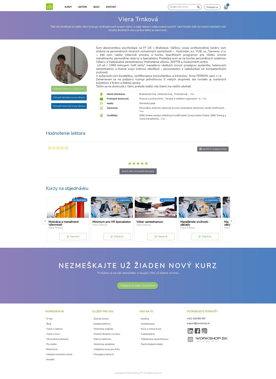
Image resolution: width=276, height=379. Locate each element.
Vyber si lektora (54, 328)
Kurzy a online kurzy (151, 328)
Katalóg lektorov (102, 323)
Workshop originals (103, 328)
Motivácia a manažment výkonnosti (64, 223)
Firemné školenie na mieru (107, 334)
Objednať (72, 236)
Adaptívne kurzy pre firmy (107, 349)
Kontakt (50, 359)
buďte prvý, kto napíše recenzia (138, 171)
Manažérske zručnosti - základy (195, 223)
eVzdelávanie (148, 323)
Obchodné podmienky (57, 339)
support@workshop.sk (198, 323)
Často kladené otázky (152, 344)
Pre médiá (51, 344)
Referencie (51, 349)
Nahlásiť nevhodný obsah (59, 354)
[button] (213, 149)
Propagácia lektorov (104, 354)
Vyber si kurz (53, 334)
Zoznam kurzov (101, 318)
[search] (199, 7)
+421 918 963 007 (196, 318)
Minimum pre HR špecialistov (111, 222)
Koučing (145, 318)
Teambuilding (148, 334)
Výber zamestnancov (149, 222)
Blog (48, 323)
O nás (49, 318)
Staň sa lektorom (102, 339)
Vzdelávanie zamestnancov (155, 339)
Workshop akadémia (104, 344)
